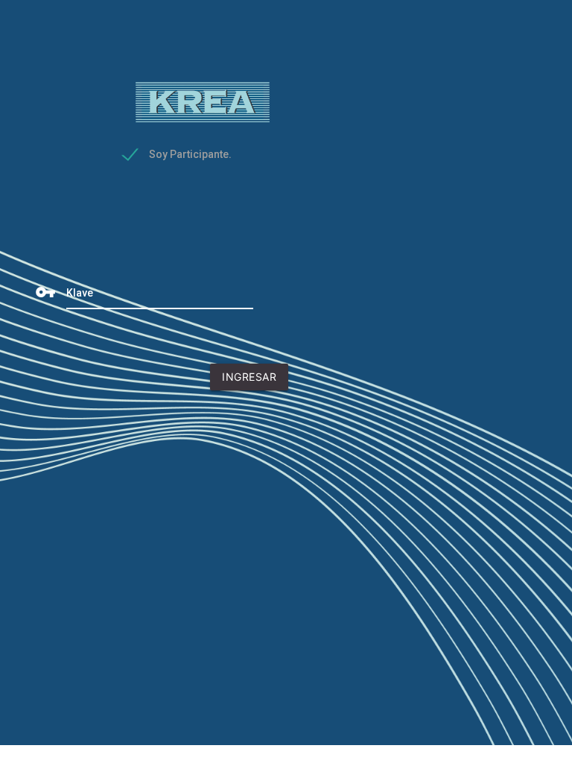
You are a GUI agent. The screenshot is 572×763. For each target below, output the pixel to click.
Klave (79, 293)
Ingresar (249, 380)
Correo (80, 185)
